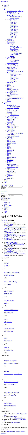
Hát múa (9, 144)
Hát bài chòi (13, 80)
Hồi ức (5, 338)
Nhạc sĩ (5, 181)
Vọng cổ (9, 101)
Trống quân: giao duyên (9, 234)
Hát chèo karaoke (11, 141)
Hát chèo (9, 140)
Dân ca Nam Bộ (11, 58)
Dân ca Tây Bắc (11, 67)
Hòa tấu (9, 162)
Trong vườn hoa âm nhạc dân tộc (15, 98)
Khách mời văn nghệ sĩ (12, 167)
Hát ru (8, 84)
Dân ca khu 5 (13, 77)
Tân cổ (8, 96)
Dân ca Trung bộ (11, 72)
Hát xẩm (12, 56)
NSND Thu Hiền (8, 294)
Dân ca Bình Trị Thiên (12, 117)
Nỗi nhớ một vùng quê (19, 418)
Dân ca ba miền (11, 42)
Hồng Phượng (7, 363)
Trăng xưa (6, 347)
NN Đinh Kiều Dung (9, 275)
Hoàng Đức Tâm (8, 322)
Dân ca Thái (13, 37)
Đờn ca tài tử (13, 61)
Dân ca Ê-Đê (13, 25)
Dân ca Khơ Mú (14, 32)
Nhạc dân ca (4, 220)
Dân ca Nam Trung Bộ (12, 63)
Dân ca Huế (13, 75)
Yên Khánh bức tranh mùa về (11, 382)
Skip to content (4, 1)
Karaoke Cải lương (11, 164)
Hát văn (9, 153)
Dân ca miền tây (11, 57)
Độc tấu (9, 176)
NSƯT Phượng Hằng (18, 244)
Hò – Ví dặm (10, 160)
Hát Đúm (9, 158)
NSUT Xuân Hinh (8, 374)
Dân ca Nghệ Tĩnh (11, 127)
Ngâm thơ (9, 95)
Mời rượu (6, 263)
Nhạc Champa (10, 171)
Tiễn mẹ (6, 319)
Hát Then (9, 148)
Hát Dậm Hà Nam (17, 47)
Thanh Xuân (7, 265)
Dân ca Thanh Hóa (14, 54)
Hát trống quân (10, 87)
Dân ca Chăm (13, 22)
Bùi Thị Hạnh (7, 284)
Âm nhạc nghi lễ (11, 15)
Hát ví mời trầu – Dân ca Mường (12, 272)
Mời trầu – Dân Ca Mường (10, 282)
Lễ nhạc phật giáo (14, 18)
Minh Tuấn (10, 224)
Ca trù (11, 44)
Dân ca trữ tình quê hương (16, 71)
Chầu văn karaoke (14, 115)
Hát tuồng (9, 88)
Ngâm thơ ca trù (11, 169)
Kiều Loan (9, 227)
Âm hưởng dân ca (11, 12)
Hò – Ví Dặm (13, 81)
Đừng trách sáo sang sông (10, 360)
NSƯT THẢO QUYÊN (10, 384)
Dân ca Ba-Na (13, 20)
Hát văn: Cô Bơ (8, 238)
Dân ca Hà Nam (14, 46)
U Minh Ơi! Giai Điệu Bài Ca (11, 242)
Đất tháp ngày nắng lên (9, 222)
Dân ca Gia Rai (14, 26)
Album (5, 182)
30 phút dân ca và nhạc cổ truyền (15, 11)
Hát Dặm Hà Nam (11, 143)
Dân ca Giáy (13, 28)
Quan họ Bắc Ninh (11, 172)
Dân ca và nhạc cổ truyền (13, 136)
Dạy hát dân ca (10, 137)
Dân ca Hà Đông (14, 49)
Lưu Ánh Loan (15, 363)
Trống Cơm (14, 416)
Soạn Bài (18, 431)
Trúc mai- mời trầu (8, 225)
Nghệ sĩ (6, 179)
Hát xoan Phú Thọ (17, 53)
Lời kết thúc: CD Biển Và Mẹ (11, 310)
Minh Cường (16, 227)
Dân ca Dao (13, 23)
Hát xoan (9, 155)
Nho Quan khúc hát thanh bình (11, 392)
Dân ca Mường (13, 33)
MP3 (5, 8)
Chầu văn (9, 113)
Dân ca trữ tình (10, 70)
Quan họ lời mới (14, 65)
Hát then (9, 85)
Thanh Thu (6, 228)
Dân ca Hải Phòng (14, 50)
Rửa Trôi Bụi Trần (8, 246)
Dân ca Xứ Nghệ (14, 78)
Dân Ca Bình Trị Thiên (15, 74)
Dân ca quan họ (11, 64)
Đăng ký (9, 198)
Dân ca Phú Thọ (14, 51)
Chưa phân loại (10, 40)
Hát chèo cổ (10, 82)
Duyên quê (6, 371)
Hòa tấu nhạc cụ (11, 92)
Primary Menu (4, 200)
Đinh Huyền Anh (18, 374)
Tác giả (5, 211)
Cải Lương (9, 39)
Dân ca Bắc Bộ (10, 43)
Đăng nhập (3, 198)
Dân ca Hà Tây (10, 120)
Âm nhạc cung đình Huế (16, 16)
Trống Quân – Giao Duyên (10, 252)
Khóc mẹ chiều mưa (9, 328)
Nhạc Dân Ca (4, 185)
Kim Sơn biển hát (8, 403)
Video (8, 99)
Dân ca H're (13, 30)
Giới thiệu (6, 6)
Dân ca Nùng (13, 35)
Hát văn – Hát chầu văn (13, 89)
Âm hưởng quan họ (15, 13)
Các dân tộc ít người (12, 19)
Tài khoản (10, 185)
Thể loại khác (10, 175)
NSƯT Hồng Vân (8, 312)
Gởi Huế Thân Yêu (8, 291)
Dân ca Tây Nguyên (12, 68)
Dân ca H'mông (14, 29)
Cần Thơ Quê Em (15, 422)
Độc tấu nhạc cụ (14, 94)
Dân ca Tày (13, 36)
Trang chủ (6, 5)
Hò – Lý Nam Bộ (14, 60)
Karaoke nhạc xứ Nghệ (12, 165)
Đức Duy (6, 303)
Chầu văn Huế (13, 91)
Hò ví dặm (9, 161)
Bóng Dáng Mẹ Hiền (9, 300)
